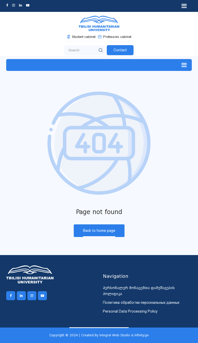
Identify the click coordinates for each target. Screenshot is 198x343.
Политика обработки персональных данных (141, 302)
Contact (120, 50)
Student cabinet (83, 37)
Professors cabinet (117, 37)
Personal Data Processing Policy (130, 311)
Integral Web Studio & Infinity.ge (124, 335)
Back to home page (99, 230)
